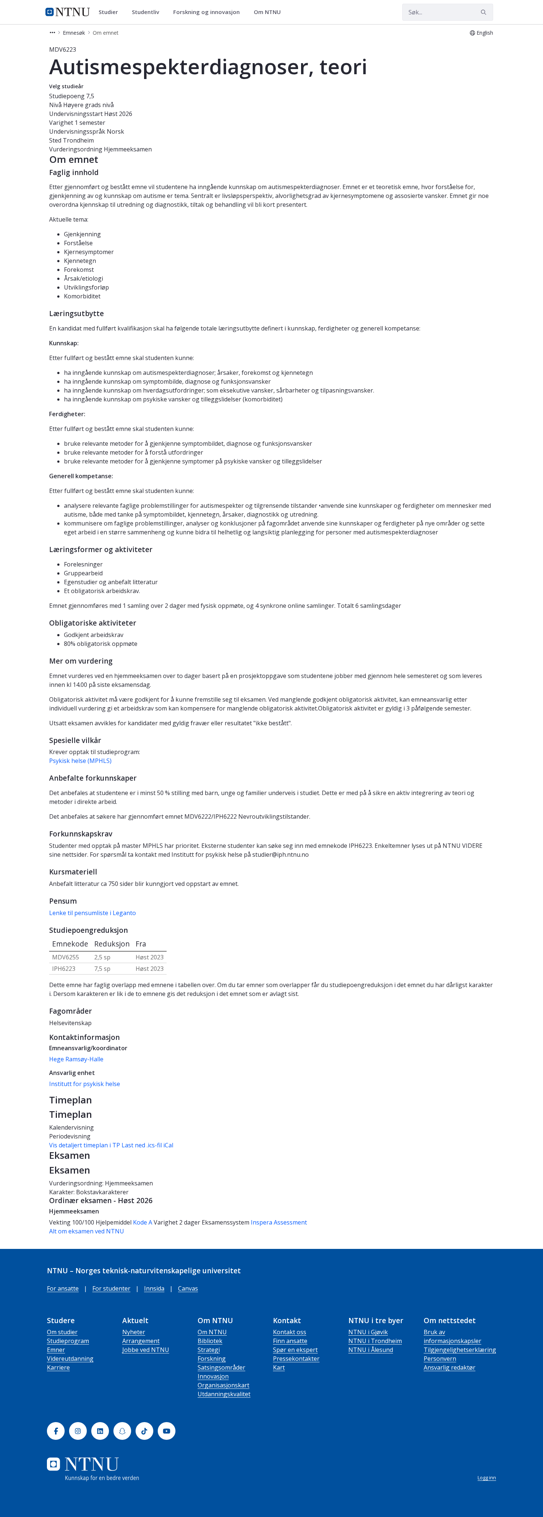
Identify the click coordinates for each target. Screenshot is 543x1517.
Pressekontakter (296, 1359)
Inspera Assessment (279, 1222)
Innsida (154, 1288)
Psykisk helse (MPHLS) (80, 761)
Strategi (209, 1350)
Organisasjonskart (223, 1385)
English (485, 32)
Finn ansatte (290, 1341)
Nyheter (133, 1332)
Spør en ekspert (295, 1350)
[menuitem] (111, 12)
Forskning (212, 1359)
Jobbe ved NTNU (145, 1350)
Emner (56, 1350)
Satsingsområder (221, 1367)
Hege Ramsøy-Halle (76, 1059)
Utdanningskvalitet (224, 1394)
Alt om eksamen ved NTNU (86, 1231)
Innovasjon (213, 1376)
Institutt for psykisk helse (84, 1084)
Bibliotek (210, 1341)
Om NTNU (212, 1332)
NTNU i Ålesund (370, 1350)
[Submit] (485, 12)
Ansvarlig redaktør (449, 1367)
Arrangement (141, 1341)
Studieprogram (68, 1341)
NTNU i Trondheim (375, 1341)
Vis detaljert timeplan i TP (84, 1145)
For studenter (111, 1288)
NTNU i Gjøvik (368, 1332)
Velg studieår (66, 86)
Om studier (62, 1332)
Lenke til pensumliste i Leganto (92, 913)
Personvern (440, 1359)
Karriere (58, 1367)
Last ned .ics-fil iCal (147, 1145)
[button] (52, 33)
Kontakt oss (289, 1332)
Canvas (188, 1288)
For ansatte (63, 1288)
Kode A (142, 1222)
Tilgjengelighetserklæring (460, 1350)
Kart (279, 1367)
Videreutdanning (70, 1359)
